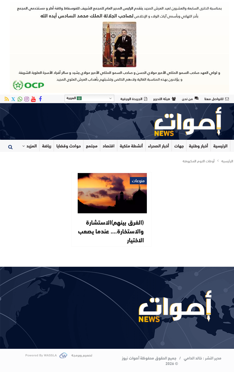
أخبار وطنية (198, 146)
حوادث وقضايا (68, 146)
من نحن (187, 98)
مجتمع (92, 146)
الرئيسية (220, 146)
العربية (71, 98)
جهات (179, 146)
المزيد (32, 146)
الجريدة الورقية (131, 98)
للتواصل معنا (213, 98)
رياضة (46, 146)
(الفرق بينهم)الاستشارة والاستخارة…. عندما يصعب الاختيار (111, 230)
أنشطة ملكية (131, 146)
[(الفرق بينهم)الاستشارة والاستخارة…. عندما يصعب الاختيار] (112, 193)
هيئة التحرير (161, 98)
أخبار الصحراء (158, 146)
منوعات (138, 180)
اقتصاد (109, 146)
